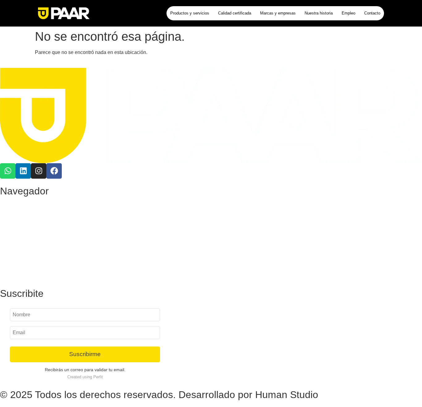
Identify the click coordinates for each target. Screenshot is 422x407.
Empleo (348, 13)
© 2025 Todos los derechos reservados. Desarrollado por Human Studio (159, 394)
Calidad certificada (234, 13)
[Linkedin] (23, 171)
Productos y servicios (189, 13)
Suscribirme (85, 354)
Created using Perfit (85, 377)
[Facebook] (54, 171)
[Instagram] (38, 171)
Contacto (372, 13)
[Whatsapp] (7, 171)
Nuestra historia (319, 13)
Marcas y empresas (278, 13)
